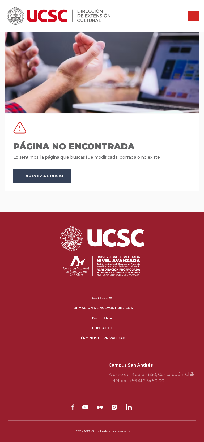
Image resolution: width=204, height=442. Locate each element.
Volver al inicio (44, 176)
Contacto (102, 328)
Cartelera (102, 298)
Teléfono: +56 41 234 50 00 (136, 380)
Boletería (102, 318)
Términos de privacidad (102, 338)
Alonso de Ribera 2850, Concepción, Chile (152, 374)
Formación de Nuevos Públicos (102, 308)
